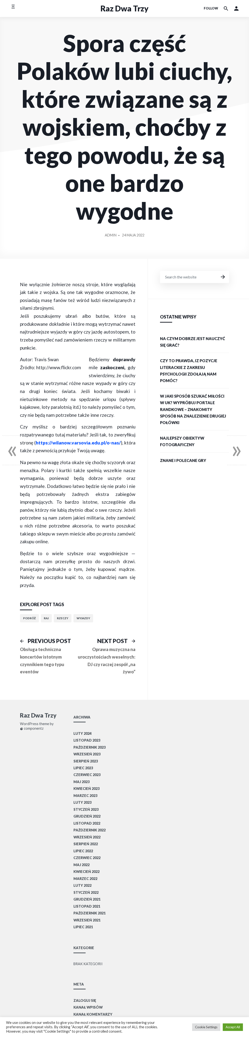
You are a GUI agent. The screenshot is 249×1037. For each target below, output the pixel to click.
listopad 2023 (86, 740)
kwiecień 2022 (86, 872)
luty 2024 (82, 733)
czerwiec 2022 (86, 858)
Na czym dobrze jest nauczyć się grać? (192, 341)
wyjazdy (83, 618)
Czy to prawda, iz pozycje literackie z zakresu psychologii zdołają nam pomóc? (188, 370)
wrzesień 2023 (86, 754)
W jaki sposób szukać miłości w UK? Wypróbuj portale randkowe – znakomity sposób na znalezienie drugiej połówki (193, 409)
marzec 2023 (85, 796)
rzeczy (62, 618)
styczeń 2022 (85, 892)
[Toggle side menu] (13, 8)
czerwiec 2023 (86, 775)
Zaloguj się (84, 1000)
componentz (33, 728)
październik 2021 (89, 913)
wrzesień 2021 (86, 920)
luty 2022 (82, 885)
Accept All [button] (233, 1027)
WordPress (29, 724)
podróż (29, 618)
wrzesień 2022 (86, 837)
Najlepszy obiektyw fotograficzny (182, 441)
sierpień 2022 (85, 844)
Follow (211, 8)
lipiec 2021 (83, 927)
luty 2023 (82, 802)
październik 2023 (89, 747)
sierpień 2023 (85, 761)
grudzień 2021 (86, 899)
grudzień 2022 (86, 816)
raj (46, 618)
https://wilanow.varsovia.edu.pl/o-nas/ (78, 442)
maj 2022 (81, 865)
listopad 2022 (86, 823)
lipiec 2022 (83, 851)
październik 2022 (89, 830)
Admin (110, 235)
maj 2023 (81, 782)
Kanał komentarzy (92, 1014)
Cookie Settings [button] (206, 1027)
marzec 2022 (85, 879)
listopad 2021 (86, 906)
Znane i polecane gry (183, 460)
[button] (236, 8)
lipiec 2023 (83, 768)
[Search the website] (226, 8)
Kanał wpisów (88, 1007)
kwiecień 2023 (86, 788)
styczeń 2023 (85, 809)
